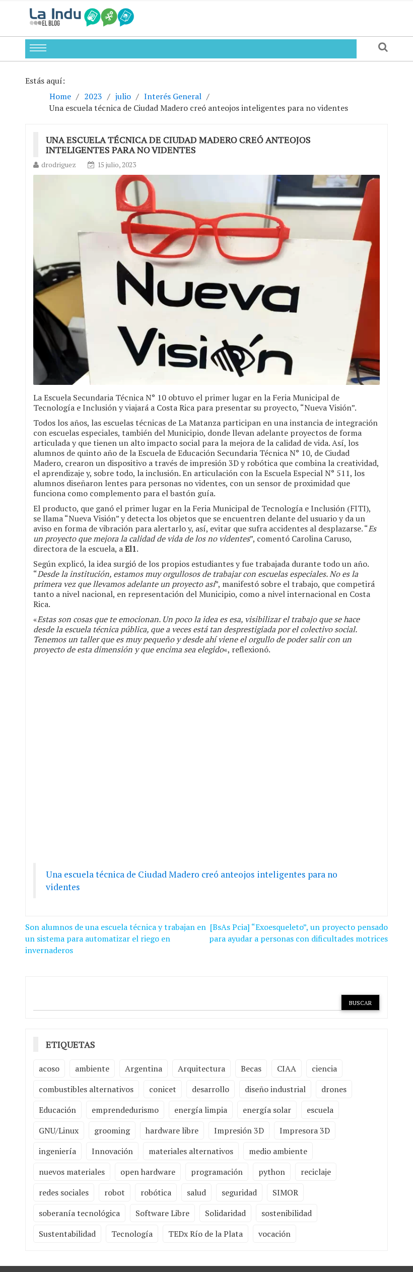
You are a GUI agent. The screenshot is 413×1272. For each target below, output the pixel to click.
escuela (320, 1109)
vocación (274, 1233)
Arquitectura (201, 1068)
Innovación (112, 1151)
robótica (156, 1192)
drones (334, 1089)
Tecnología (132, 1233)
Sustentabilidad (67, 1233)
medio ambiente (278, 1151)
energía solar (267, 1109)
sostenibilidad (286, 1213)
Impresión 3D (239, 1130)
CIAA (286, 1068)
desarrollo (210, 1089)
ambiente (92, 1068)
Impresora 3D (305, 1130)
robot (114, 1192)
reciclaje (316, 1171)
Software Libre (162, 1213)
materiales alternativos (191, 1151)
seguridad (239, 1192)
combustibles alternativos (86, 1089)
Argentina (143, 1068)
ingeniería (57, 1151)
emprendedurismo (125, 1109)
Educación (57, 1109)
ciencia (324, 1068)
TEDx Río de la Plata (205, 1233)
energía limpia (200, 1109)
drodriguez (58, 164)
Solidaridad (225, 1213)
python (271, 1171)
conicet (162, 1089)
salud (196, 1192)
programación (217, 1171)
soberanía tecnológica (79, 1213)
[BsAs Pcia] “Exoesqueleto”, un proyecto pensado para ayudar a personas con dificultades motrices (298, 932)
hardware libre (172, 1130)
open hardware (147, 1171)
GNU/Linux (59, 1130)
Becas (251, 1068)
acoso (49, 1068)
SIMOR (285, 1192)
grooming (112, 1130)
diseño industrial (275, 1089)
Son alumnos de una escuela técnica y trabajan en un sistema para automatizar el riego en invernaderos (115, 938)
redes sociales (64, 1192)
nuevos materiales (72, 1171)
